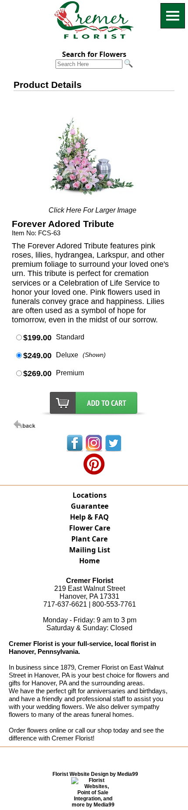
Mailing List (89, 550)
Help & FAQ (89, 517)
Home (89, 561)
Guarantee (89, 506)
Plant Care (89, 539)
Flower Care (89, 528)
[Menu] (173, 15)
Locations (90, 495)
